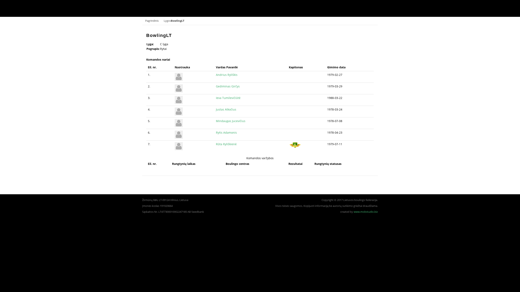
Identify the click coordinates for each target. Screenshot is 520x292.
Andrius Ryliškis (226, 75)
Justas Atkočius (226, 109)
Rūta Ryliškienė (226, 144)
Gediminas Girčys (228, 86)
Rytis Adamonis (226, 132)
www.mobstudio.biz (366, 212)
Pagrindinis (152, 21)
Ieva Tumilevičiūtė (228, 98)
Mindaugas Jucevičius (230, 121)
